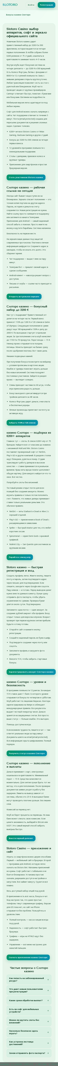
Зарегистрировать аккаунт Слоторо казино (31, 672)
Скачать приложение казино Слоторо (28, 957)
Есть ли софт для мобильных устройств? (24, 1010)
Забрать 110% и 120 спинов (22, 422)
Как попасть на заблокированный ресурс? (26, 979)
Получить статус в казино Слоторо (27, 753)
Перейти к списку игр (20, 557)
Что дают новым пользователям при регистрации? (26, 990)
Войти (31, 5)
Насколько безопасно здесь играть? (23, 1032)
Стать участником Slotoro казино (26, 177)
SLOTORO (10, 4)
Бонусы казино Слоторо (18, 14)
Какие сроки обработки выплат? (26, 1000)
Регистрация (46, 5)
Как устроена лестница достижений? (21, 1043)
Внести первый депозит (21, 838)
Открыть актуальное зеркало (24, 296)
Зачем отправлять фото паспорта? (27, 1053)
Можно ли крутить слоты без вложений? (24, 1021)
